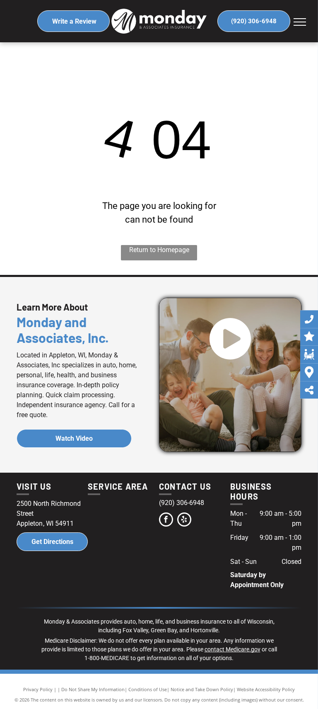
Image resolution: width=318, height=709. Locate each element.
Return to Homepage (159, 250)
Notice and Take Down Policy (202, 689)
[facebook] (166, 520)
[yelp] (184, 520)
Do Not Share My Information (93, 689)
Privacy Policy (38, 689)
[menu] (300, 22)
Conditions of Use (147, 689)
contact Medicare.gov (232, 649)
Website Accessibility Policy (266, 689)
